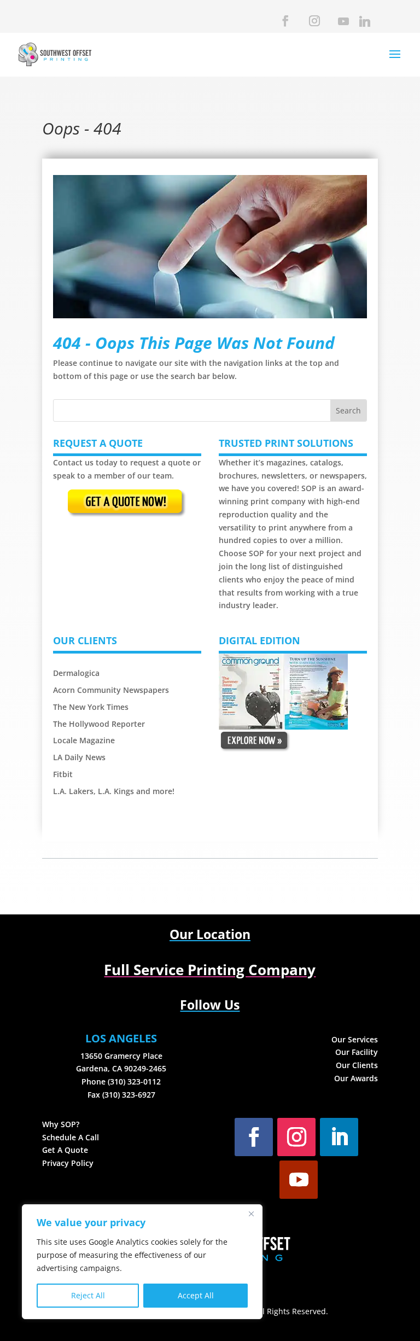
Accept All (196, 1295)
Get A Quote (65, 1150)
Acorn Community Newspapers (111, 690)
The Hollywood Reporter (99, 724)
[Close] (251, 1213)
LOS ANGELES (121, 1038)
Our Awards (356, 1078)
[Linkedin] (363, 24)
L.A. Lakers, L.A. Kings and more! (113, 791)
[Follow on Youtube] (298, 1180)
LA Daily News (79, 757)
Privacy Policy (68, 1163)
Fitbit (63, 774)
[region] (142, 1261)
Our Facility (356, 1052)
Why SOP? (60, 1124)
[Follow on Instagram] (296, 1137)
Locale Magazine (84, 740)
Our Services (354, 1039)
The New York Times (91, 707)
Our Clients (357, 1065)
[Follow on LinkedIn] (339, 1137)
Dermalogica (77, 673)
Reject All (88, 1295)
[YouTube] (342, 24)
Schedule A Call (70, 1137)
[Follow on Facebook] (254, 1137)
